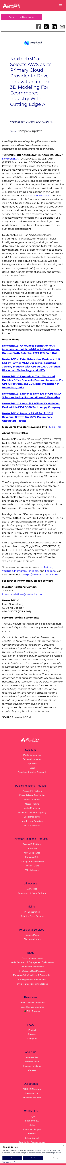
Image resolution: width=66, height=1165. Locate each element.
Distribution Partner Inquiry (32, 1142)
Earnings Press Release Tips (32, 979)
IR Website (32, 848)
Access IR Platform (32, 844)
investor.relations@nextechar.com (23, 594)
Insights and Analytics (32, 821)
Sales (32, 1125)
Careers (32, 1070)
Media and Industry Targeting (32, 812)
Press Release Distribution (32, 795)
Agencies (32, 763)
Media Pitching (32, 804)
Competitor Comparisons (32, 966)
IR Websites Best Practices (32, 971)
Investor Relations (32, 1066)
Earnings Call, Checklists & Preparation (32, 975)
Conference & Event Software (32, 893)
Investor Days (32, 865)
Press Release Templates (32, 1002)
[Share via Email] (62, 26)
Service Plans (32, 935)
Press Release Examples (32, 1007)
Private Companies (32, 759)
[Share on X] (46, 26)
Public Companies (32, 755)
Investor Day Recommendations (32, 984)
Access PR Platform (32, 791)
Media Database (32, 799)
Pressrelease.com (32, 1097)
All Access (32, 889)
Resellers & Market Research (32, 772)
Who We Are (32, 1057)
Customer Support (32, 1129)
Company (32, 1038)
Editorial (32, 1133)
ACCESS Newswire (32, 1089)
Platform (32, 1034)
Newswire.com (32, 1093)
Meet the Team (32, 1061)
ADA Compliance (32, 853)
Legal (32, 768)
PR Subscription (32, 912)
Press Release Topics (32, 958)
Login (32, 1116)
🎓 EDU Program (32, 1011)
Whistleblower (32, 870)
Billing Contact (32, 1138)
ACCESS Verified (32, 825)
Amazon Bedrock (38, 195)
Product (32, 1030)
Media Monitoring (32, 808)
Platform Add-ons (32, 939)
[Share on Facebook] (38, 26)
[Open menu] (60, 5)
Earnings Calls (32, 857)
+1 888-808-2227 (32, 1120)
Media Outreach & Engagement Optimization (32, 962)
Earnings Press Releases (32, 861)
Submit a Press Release (32, 916)
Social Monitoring (32, 817)
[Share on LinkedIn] (54, 26)
